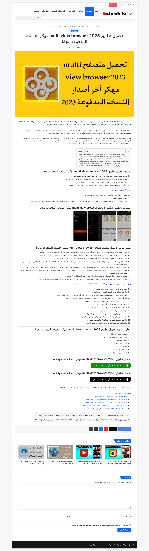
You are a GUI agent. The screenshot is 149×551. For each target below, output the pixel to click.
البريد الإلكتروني (126, 516)
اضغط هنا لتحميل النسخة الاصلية (109, 365)
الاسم (128, 508)
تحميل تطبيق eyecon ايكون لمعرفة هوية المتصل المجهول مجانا (106, 399)
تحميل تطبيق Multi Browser (89, 415)
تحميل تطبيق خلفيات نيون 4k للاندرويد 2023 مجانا (111, 396)
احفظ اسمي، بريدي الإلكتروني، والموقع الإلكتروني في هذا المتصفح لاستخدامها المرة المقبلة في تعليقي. (100, 525)
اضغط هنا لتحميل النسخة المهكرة (108, 379)
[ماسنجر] (101, 429)
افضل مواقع (45, 11)
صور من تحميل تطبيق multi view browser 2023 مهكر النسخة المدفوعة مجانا (102, 156)
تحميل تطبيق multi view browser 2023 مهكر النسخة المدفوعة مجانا (99, 163)
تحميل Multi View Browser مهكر (116, 415)
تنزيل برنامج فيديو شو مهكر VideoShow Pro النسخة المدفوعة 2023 (105, 405)
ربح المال (80, 11)
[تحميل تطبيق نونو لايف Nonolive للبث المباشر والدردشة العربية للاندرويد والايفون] (118, 452)
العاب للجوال (71, 11)
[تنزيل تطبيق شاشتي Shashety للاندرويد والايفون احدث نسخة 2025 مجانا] (89, 452)
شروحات (36, 11)
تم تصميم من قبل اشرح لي (96, 545)
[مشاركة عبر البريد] (96, 429)
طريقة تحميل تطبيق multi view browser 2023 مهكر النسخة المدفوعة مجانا (101, 154)
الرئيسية (97, 11)
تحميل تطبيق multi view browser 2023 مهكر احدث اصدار (53, 415)
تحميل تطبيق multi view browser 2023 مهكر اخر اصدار (108, 420)
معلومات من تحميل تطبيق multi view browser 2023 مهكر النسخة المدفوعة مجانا (104, 161)
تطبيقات (89, 11)
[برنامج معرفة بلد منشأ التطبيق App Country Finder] (60, 452)
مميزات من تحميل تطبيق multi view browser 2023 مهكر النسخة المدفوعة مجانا (103, 159)
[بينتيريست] (106, 429)
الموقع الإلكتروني (67, 516)
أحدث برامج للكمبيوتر (58, 11)
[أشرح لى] (118, 12)
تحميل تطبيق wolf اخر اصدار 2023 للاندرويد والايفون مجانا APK (106, 402)
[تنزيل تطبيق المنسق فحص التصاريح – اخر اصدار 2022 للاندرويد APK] (31, 452)
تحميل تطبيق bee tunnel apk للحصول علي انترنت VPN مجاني (106, 409)
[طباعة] (91, 429)
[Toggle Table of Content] (126, 151)
